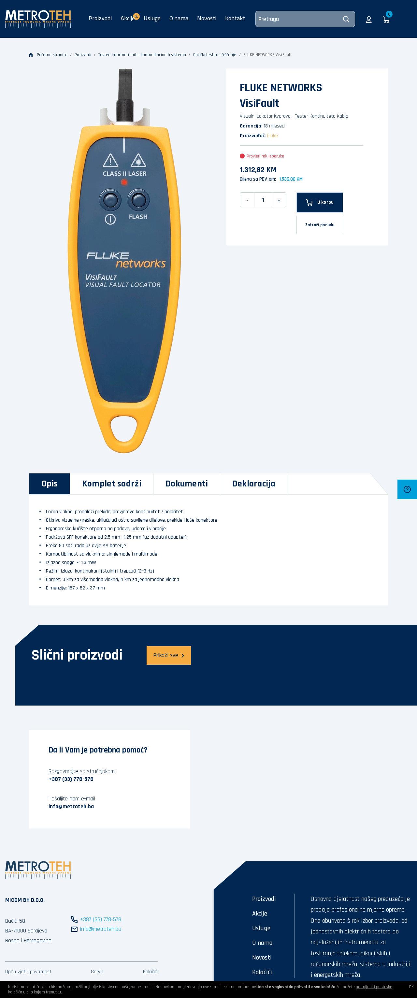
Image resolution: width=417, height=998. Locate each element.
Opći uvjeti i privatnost (28, 971)
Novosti (206, 18)
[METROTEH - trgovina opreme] (38, 18)
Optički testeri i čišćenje (215, 54)
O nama (178, 18)
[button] (369, 19)
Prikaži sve (165, 655)
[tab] (49, 483)
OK (411, 987)
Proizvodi (100, 18)
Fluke (272, 135)
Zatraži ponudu (320, 225)
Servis (97, 971)
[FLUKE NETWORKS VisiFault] (124, 261)
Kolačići (150, 971)
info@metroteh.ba (71, 806)
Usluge (152, 18)
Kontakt (235, 18)
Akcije (259, 913)
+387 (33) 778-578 (71, 779)
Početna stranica (52, 54)
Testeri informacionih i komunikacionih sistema (142, 54)
